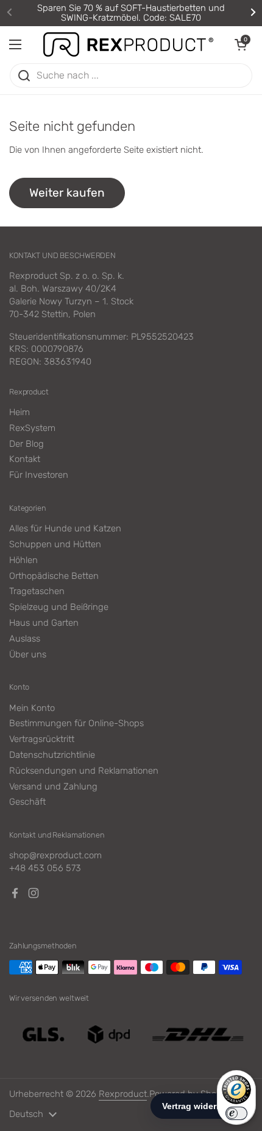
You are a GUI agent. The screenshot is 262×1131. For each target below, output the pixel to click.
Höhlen (23, 560)
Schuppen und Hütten (55, 544)
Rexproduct (123, 1093)
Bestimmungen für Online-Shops (76, 723)
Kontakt (24, 458)
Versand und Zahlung (53, 786)
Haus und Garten (44, 622)
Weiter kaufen (67, 193)
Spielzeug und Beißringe (58, 606)
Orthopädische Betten (54, 575)
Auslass (24, 638)
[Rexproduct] (128, 44)
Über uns (27, 654)
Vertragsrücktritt (41, 739)
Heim (19, 412)
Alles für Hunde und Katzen (65, 528)
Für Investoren (38, 474)
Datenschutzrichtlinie (52, 754)
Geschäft (27, 801)
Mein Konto (32, 707)
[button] (240, 44)
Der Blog (26, 443)
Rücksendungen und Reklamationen (83, 770)
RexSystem (32, 427)
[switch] (236, 1113)
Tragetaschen (37, 591)
